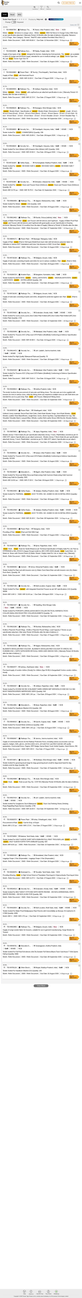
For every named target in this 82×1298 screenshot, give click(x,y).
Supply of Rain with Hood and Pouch (18, 75)
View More (41, 986)
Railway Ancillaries (25, 51)
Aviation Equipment (26, 274)
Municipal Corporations (26, 872)
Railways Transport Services (25, 30)
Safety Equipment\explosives (25, 163)
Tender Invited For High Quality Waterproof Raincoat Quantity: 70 (25, 356)
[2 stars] (19, 19)
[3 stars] (21, 19)
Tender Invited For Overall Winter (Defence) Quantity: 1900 (23, 725)
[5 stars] (26, 19)
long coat (40, 19)
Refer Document (14, 40)
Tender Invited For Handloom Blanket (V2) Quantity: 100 (22, 971)
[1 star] (17, 19)
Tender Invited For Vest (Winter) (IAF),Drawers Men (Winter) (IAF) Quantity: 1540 (31, 149)
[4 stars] (24, 19)
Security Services (25, 129)
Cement (23, 567)
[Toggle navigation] (79, 3)
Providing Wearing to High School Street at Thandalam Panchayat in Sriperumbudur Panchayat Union (40, 875)
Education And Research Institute (26, 472)
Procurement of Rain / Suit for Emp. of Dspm (21, 822)
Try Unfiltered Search (56, 19)
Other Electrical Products (26, 967)
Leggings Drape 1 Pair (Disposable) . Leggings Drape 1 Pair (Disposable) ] (28, 858)
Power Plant (24, 72)
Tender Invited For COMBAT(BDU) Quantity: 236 (23, 132)
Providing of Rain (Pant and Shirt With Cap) (21, 532)
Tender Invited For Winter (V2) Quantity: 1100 (22, 204)
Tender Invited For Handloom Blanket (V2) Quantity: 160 (22, 708)
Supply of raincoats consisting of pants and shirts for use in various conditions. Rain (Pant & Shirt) (39, 261)
